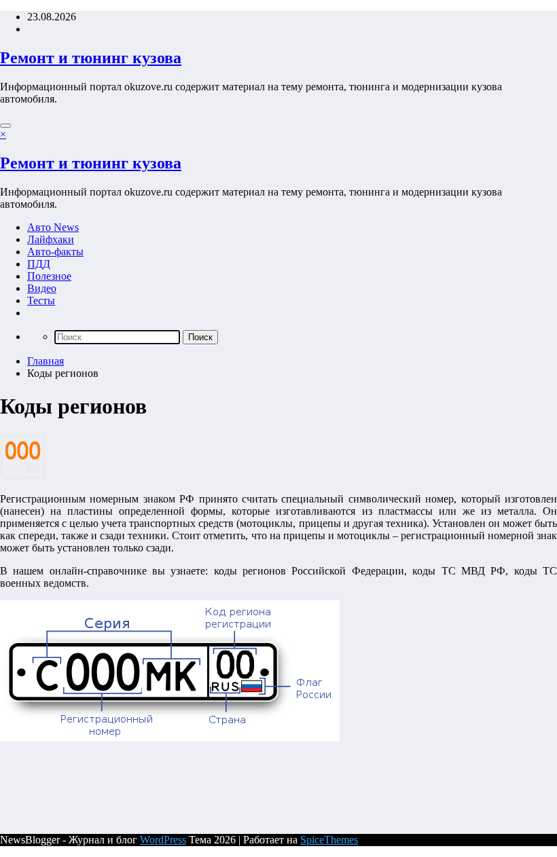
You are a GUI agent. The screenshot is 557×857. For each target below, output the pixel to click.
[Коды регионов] (23, 475)
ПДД (38, 264)
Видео (41, 288)
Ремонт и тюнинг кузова (90, 58)
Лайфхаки (50, 239)
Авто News (53, 227)
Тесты (41, 300)
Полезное (49, 276)
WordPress (163, 839)
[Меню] (5, 126)
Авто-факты (55, 251)
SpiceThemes (329, 839)
